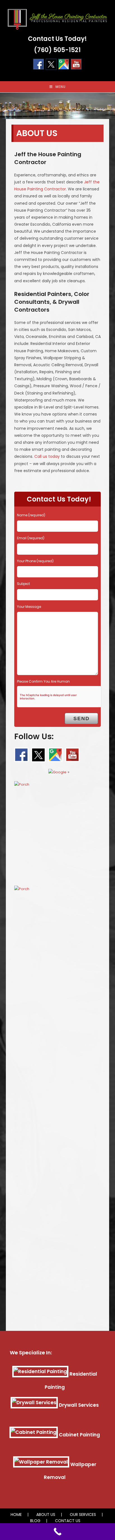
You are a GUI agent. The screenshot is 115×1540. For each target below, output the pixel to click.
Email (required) (30, 538)
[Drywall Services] (34, 1405)
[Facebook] (38, 63)
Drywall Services (79, 1405)
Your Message (29, 606)
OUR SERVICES (83, 1514)
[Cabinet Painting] (33, 1434)
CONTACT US (67, 1520)
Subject (23, 583)
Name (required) (31, 515)
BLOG (35, 1520)
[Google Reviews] (59, 770)
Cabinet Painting (79, 1434)
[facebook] (21, 755)
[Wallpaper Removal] (41, 1464)
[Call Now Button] (57, 1531)
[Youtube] (76, 63)
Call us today (47, 456)
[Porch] (57, 830)
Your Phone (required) (35, 561)
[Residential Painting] (40, 1374)
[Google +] (63, 63)
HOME (16, 1514)
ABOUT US (45, 1514)
